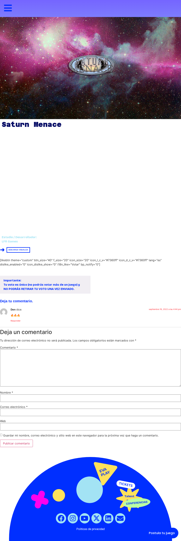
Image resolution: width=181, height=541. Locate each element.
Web (3, 421)
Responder (16, 320)
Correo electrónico (14, 406)
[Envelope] (120, 518)
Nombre (6, 392)
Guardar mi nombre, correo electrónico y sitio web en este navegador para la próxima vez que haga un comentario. (81, 435)
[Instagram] (73, 518)
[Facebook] (61, 518)
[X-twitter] (96, 518)
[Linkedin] (108, 518)
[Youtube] (85, 518)
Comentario (9, 347)
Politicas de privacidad (90, 529)
